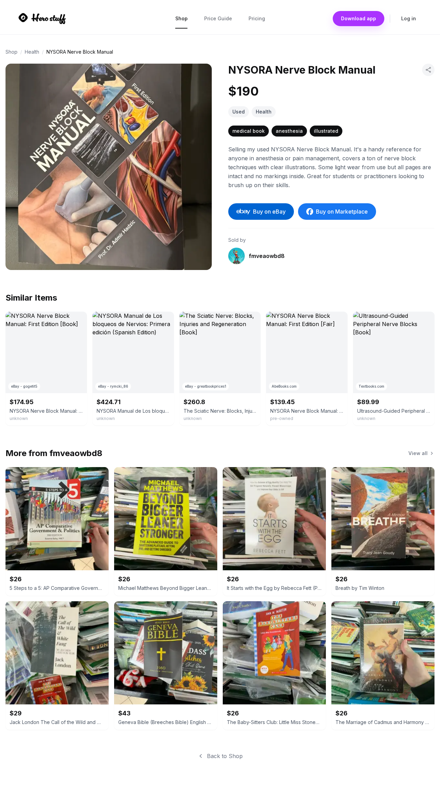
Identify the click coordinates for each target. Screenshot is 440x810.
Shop (181, 18)
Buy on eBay (269, 211)
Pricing (257, 18)
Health (32, 52)
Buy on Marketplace (342, 211)
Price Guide (218, 18)
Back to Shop (225, 756)
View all (418, 453)
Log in (408, 18)
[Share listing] (428, 70)
